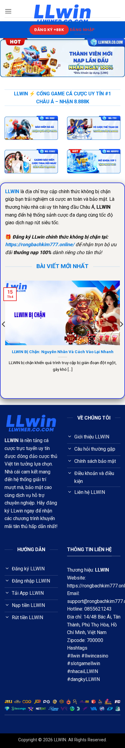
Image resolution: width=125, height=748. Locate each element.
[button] (8, 11)
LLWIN (102, 570)
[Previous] (4, 336)
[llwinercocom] (62, 14)
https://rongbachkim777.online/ (39, 244)
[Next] (121, 336)
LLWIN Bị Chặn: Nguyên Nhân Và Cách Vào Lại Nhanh (62, 351)
